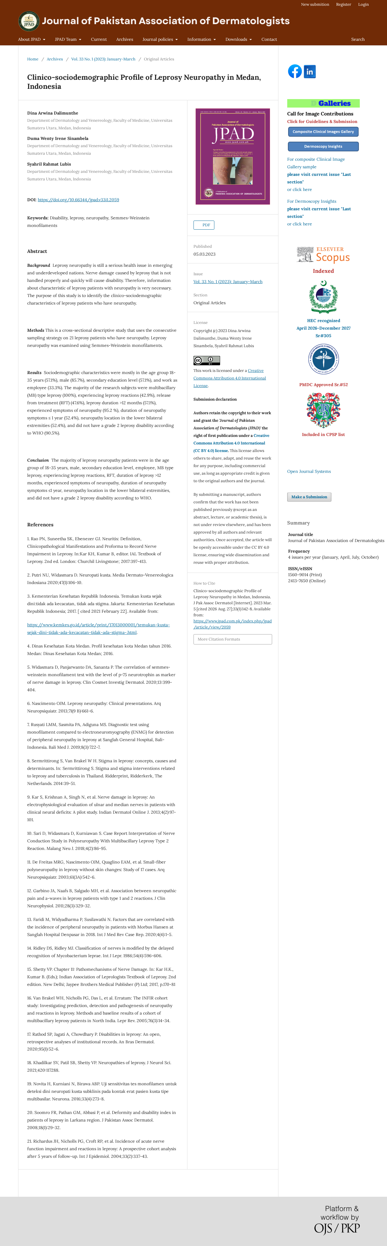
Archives (124, 39)
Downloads (237, 39)
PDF (206, 225)
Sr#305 (323, 335)
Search (358, 39)
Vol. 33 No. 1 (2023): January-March (103, 59)
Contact (269, 39)
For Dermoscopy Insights (311, 201)
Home (32, 59)
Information (200, 39)
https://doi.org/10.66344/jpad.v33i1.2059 (78, 199)
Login (363, 4)
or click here (299, 189)
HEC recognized (323, 320)
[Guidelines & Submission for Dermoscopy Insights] (323, 151)
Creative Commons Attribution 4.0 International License (230, 378)
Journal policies (158, 39)
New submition (315, 4)
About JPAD (30, 39)
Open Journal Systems (309, 471)
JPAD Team (66, 39)
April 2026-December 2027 (324, 328)
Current (99, 39)
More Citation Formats (219, 639)
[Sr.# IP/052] (323, 373)
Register (343, 4)
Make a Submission (309, 496)
